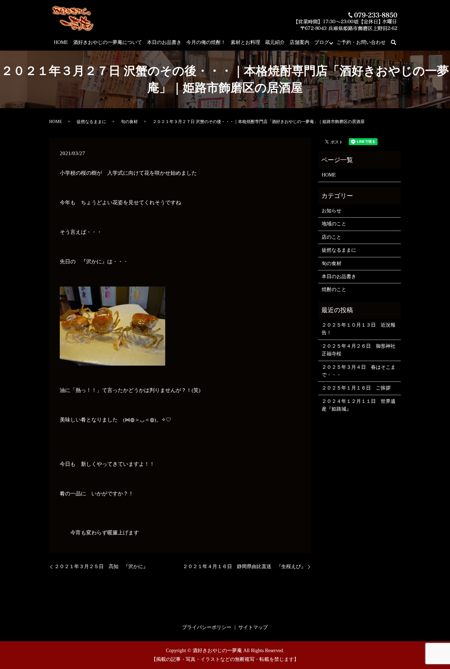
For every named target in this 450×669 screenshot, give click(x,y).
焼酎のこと (334, 289)
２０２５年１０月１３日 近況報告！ (359, 328)
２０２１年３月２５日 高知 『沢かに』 (101, 566)
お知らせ (331, 210)
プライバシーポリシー (206, 627)
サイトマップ (253, 627)
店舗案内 (299, 42)
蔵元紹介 (275, 42)
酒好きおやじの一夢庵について (107, 42)
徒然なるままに (91, 121)
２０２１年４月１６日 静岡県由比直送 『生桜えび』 (244, 566)
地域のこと (334, 223)
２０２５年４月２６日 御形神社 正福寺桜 (359, 349)
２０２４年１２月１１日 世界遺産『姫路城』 (359, 405)
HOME (61, 42)
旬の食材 (129, 121)
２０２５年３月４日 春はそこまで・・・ (359, 371)
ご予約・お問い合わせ (361, 42)
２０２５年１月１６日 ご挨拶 (356, 388)
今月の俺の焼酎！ (206, 42)
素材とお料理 (245, 42)
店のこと (331, 237)
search (397, 42)
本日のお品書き (164, 42)
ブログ (321, 42)
